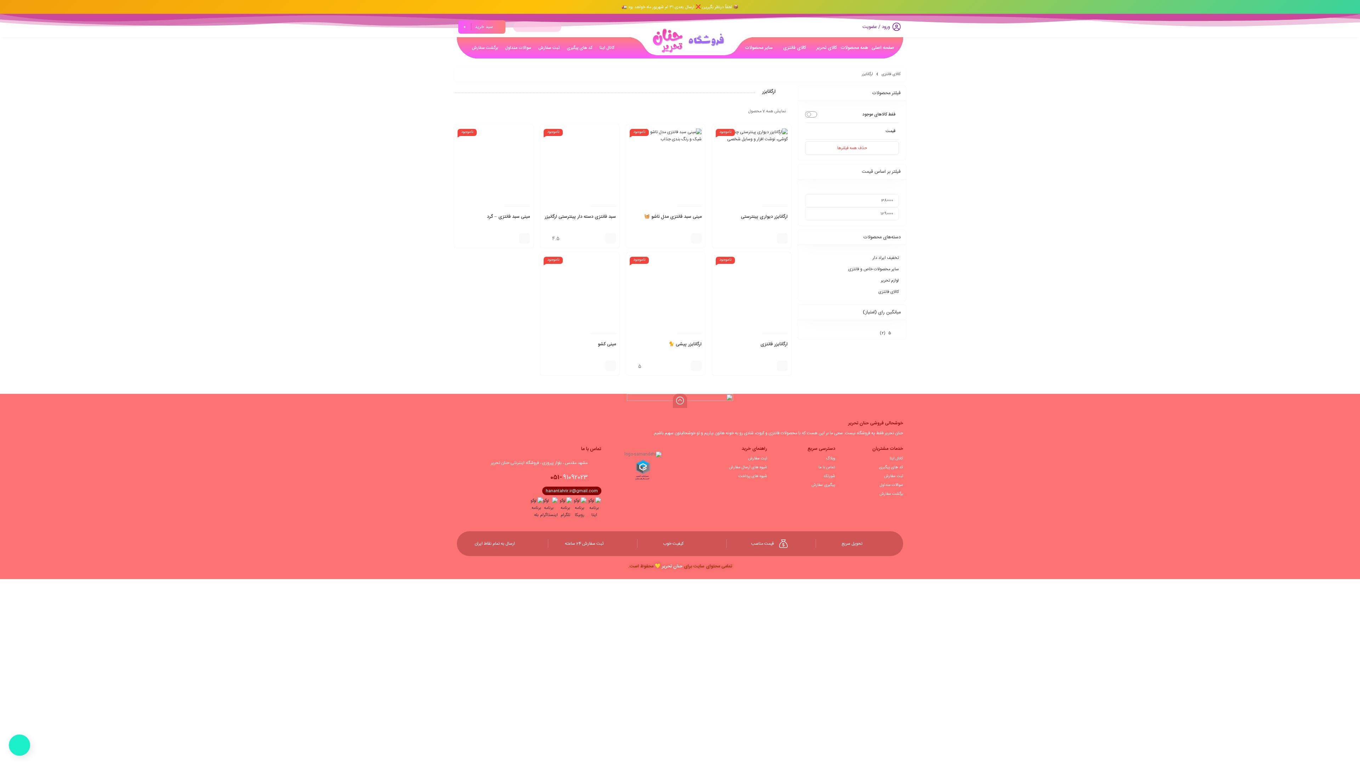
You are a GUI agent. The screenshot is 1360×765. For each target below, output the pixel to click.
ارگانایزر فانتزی (774, 344)
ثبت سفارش (893, 476)
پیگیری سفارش (823, 485)
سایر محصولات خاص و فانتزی (873, 269)
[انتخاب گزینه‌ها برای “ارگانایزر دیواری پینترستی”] (782, 238)
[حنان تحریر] (686, 40)
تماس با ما (826, 467)
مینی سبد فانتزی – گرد (508, 217)
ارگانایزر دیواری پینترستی (764, 217)
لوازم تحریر (890, 280)
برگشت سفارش (891, 494)
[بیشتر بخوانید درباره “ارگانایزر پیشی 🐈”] (696, 366)
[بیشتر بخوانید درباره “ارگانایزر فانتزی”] (782, 366)
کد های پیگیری (891, 467)
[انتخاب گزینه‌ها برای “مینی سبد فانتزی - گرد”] (524, 238)
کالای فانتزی (891, 74)
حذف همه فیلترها (852, 148)
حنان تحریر (672, 566)
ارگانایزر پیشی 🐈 (685, 344)
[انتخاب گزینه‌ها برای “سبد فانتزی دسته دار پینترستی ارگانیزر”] (610, 238)
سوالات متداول (891, 485)
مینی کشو (607, 344)
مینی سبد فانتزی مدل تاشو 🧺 (673, 217)
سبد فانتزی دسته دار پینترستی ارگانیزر (580, 217)
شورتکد (829, 476)
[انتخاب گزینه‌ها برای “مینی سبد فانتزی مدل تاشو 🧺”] (696, 238)
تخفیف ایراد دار (886, 257)
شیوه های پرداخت (752, 476)
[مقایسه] (770, 238)
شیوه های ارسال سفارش (748, 467)
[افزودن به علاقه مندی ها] (759, 238)
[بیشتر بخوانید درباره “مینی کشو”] (610, 366)
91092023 (569, 477)
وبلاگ (830, 458)
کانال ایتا (896, 458)
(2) (885, 333)
